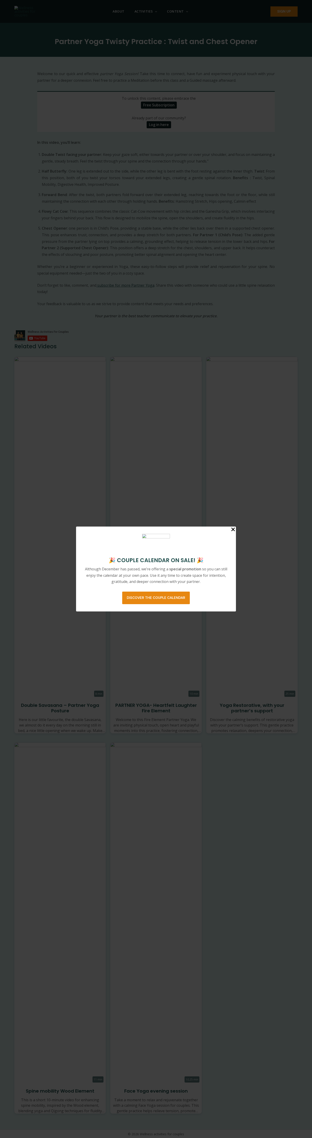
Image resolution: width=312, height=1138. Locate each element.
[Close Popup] (233, 530)
